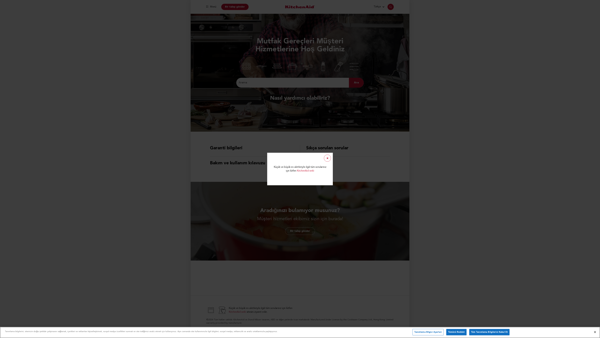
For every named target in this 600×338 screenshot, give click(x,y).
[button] (327, 158)
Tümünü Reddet (456, 332)
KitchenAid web (305, 171)
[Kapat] (595, 332)
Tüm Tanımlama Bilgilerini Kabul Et (489, 332)
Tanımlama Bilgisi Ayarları (428, 332)
